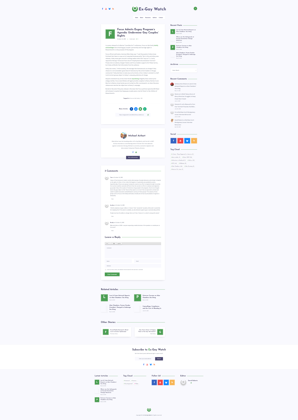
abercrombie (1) (176, 157)
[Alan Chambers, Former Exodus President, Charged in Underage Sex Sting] (104, 308)
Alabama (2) (183, 163)
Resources (148, 17)
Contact (161, 17)
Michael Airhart (136, 136)
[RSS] (113, 8)
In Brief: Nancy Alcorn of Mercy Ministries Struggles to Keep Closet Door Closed (185, 96)
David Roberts (179, 120)
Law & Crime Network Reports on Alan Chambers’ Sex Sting (185, 86)
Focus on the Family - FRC (136, 98)
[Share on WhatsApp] (145, 109)
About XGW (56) (187, 157)
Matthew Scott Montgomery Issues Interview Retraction (184, 122)
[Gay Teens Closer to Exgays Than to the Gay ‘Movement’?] (150, 332)
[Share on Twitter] (136, 109)
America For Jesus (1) (177, 169)
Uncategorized (128, 383)
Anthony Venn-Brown (181, 84)
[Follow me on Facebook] (133, 152)
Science (134, 380)
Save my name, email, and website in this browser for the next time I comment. (125, 269)
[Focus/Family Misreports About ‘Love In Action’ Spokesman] (116, 332)
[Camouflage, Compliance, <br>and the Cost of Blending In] (137, 308)
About (141, 17)
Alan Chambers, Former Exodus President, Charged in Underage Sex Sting (120, 307)
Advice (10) (192, 160)
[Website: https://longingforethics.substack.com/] (136, 152)
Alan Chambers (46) (177, 166)
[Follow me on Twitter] (130, 152)
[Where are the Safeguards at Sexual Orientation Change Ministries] (172, 38)
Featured (127, 380)
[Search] (195, 8)
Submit (159, 358)
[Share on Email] (140, 109)
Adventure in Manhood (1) (179, 160)
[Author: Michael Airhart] (124, 135)
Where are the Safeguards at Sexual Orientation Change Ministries (185, 38)
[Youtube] (106, 8)
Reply (112, 199)
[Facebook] (102, 8)
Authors (155, 17)
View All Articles (133, 157)
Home (136, 17)
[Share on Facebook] (131, 109)
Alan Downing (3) (189, 166)
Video (136, 383)
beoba (112, 205)
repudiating (135, 79)
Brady (112, 222)
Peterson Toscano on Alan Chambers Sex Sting (108, 398)
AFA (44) (174, 163)
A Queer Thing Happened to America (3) (183, 154)
